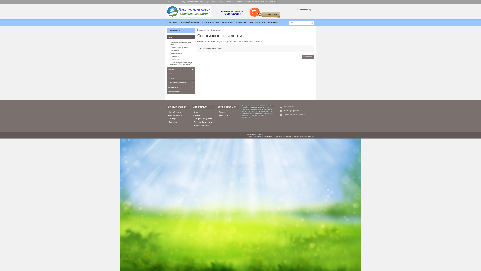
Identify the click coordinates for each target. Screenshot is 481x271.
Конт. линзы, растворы (177, 83)
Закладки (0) (204, 2)
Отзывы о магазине (259, 2)
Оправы (171, 69)
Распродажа (257, 23)
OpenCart (260, 134)
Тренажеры (175, 56)
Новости (227, 23)
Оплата (197, 115)
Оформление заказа (242, 2)
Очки (170, 37)
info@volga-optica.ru (291, 111)
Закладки (172, 119)
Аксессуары (173, 87)
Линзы (170, 74)
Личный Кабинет (191, 23)
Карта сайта (223, 115)
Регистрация (193, 2)
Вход (183, 2)
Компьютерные (176, 53)
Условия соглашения (202, 125)
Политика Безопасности (203, 122)
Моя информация (217, 2)
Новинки (272, 2)
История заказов (175, 115)
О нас (196, 112)
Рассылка (173, 122)
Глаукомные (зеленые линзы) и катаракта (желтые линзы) (181, 63)
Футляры (171, 78)
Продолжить (307, 56)
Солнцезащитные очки (179, 47)
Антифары (175, 50)
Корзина (229, 2)
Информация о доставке (203, 119)
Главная (200, 30)
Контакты (241, 23)
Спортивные (175, 59)
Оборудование (173, 91)
